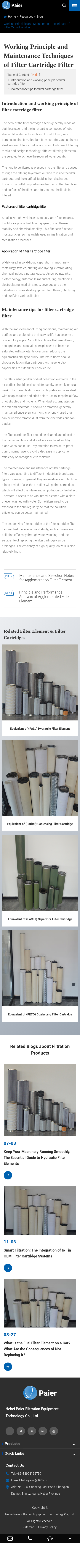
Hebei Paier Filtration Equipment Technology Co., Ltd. (40, 1514)
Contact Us (15, 1465)
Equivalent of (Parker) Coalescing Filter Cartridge (40, 824)
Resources (26, 16)
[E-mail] (10, 1538)
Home (12, 16)
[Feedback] (50, 1538)
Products (12, 1443)
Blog (40, 16)
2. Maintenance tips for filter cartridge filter (35, 89)
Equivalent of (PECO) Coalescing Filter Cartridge (40, 1014)
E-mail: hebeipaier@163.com (27, 1480)
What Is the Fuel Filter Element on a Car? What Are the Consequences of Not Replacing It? (37, 1349)
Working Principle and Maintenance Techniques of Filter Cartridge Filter (36, 25)
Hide (35, 75)
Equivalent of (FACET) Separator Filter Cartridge (40, 919)
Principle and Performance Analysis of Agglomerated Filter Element (44, 596)
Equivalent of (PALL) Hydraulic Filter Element (40, 728)
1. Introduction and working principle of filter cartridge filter (36, 81)
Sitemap (28, 1527)
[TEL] (30, 1538)
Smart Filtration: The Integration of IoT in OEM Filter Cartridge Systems (37, 1253)
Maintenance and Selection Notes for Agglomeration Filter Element (46, 577)
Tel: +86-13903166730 (23, 1474)
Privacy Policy (47, 1527)
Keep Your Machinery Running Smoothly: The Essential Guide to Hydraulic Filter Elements (37, 1157)
